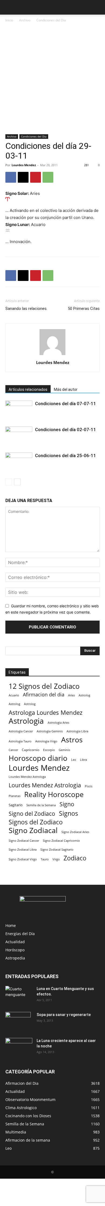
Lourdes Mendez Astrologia (45, 785)
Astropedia (15, 958)
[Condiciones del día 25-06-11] (18, 462)
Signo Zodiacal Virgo (23, 859)
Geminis (64, 750)
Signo (67, 804)
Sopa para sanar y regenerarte (64, 1014)
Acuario (14, 695)
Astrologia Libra (77, 731)
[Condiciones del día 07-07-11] (18, 410)
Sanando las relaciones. (26, 308)
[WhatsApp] (48, 177)
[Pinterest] (35, 177)
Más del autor (66, 389)
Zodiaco (75, 858)
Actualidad (15, 941)
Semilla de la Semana (41, 805)
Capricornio (30, 750)
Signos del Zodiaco (36, 822)
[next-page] (17, 482)
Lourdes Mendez (24, 165)
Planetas (14, 796)
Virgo (56, 859)
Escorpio (49, 750)
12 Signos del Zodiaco (44, 686)
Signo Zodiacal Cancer (24, 841)
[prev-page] (8, 482)
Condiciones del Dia (51, 20)
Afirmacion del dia (43, 694)
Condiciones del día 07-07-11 (65, 403)
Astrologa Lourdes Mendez (45, 712)
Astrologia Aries (58, 722)
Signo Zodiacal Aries (75, 832)
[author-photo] (52, 355)
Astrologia (26, 721)
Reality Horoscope (54, 794)
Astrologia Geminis (50, 731)
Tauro (45, 859)
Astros (72, 740)
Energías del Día (20, 933)
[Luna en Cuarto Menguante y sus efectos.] (18, 995)
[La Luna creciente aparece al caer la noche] (18, 1047)
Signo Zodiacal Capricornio (61, 840)
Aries (71, 695)
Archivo (24, 20)
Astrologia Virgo (46, 741)
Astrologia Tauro (20, 741)
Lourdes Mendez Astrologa (27, 777)
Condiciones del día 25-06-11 (65, 455)
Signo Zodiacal (33, 830)
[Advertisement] (52, 79)
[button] (9, 7)
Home (10, 925)
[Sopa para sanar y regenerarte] (18, 1021)
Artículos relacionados (28, 389)
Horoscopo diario (38, 758)
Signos (68, 813)
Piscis (88, 786)
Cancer (13, 750)
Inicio (9, 20)
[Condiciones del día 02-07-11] (18, 436)
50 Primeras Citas (84, 308)
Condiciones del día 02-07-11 (65, 429)
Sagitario (16, 804)
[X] (23, 177)
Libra (83, 760)
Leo (73, 760)
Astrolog (84, 695)
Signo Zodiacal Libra (23, 849)
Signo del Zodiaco (32, 814)
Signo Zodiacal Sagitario (57, 849)
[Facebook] (10, 177)
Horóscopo (14, 949)
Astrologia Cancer (21, 731)
